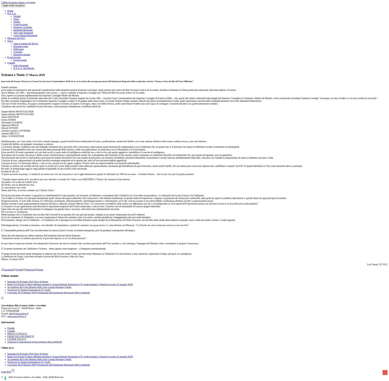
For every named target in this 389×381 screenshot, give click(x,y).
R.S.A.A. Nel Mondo (23, 68)
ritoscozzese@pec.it (16, 316)
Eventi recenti (14, 57)
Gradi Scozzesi (20, 24)
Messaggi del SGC (16, 38)
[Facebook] (7, 269)
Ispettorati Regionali (23, 30)
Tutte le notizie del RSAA (25, 43)
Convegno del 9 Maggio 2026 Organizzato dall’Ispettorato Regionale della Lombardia (48, 292)
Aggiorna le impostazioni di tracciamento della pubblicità (34, 342)
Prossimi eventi (20, 46)
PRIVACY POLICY (17, 333)
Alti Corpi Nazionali (23, 32)
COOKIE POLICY (16, 339)
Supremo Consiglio (22, 27)
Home (10, 11)
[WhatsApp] (28, 269)
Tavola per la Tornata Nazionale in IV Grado (28, 290)
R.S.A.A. (11, 13)
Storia (16, 19)
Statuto (16, 22)
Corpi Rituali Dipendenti (25, 35)
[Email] (39, 269)
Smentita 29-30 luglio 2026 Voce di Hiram (27, 281)
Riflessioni (18, 49)
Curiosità (17, 52)
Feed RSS (6, 372)
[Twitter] (17, 269)
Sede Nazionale (20, 65)
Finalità (17, 16)
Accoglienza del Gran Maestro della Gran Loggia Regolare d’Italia (39, 287)
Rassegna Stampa (21, 54)
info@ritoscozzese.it (18, 313)
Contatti (11, 63)
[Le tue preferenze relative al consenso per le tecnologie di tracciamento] (5, 378)
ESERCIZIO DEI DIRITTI (20, 336)
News (10, 41)
